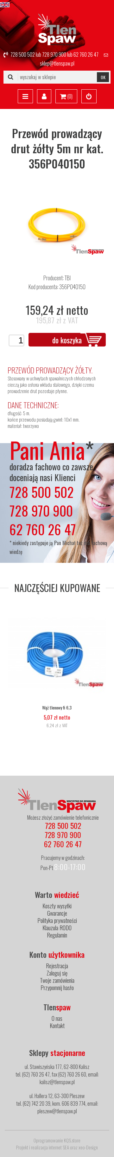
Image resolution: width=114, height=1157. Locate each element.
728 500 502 (22, 54)
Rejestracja (57, 966)
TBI (68, 278)
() (69, 96)
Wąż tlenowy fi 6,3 (57, 707)
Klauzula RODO (57, 928)
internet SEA (59, 1147)
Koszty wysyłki (57, 906)
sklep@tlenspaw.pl (57, 63)
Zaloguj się (57, 973)
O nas (57, 1018)
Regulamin (57, 935)
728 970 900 (54, 54)
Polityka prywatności (57, 920)
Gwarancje (57, 913)
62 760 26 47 (85, 54)
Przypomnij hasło (57, 987)
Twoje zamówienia (57, 980)
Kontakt (57, 1025)
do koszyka (67, 340)
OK (103, 77)
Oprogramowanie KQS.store (57, 1140)
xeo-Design (88, 1147)
